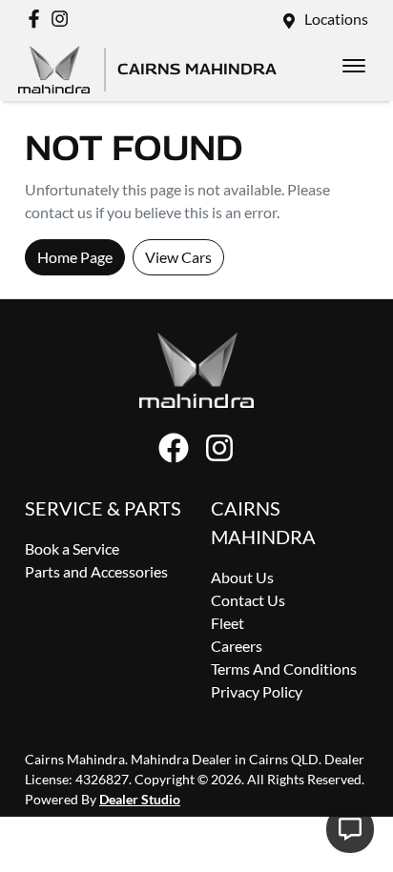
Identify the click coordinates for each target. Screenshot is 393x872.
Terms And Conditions (284, 668)
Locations (336, 19)
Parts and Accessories (96, 571)
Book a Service (72, 548)
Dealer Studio (139, 799)
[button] (354, 66)
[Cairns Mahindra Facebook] (38, 19)
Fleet (227, 623)
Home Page (75, 257)
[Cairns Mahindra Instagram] (63, 19)
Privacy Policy (256, 691)
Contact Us (248, 600)
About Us (242, 577)
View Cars (178, 257)
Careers (236, 646)
